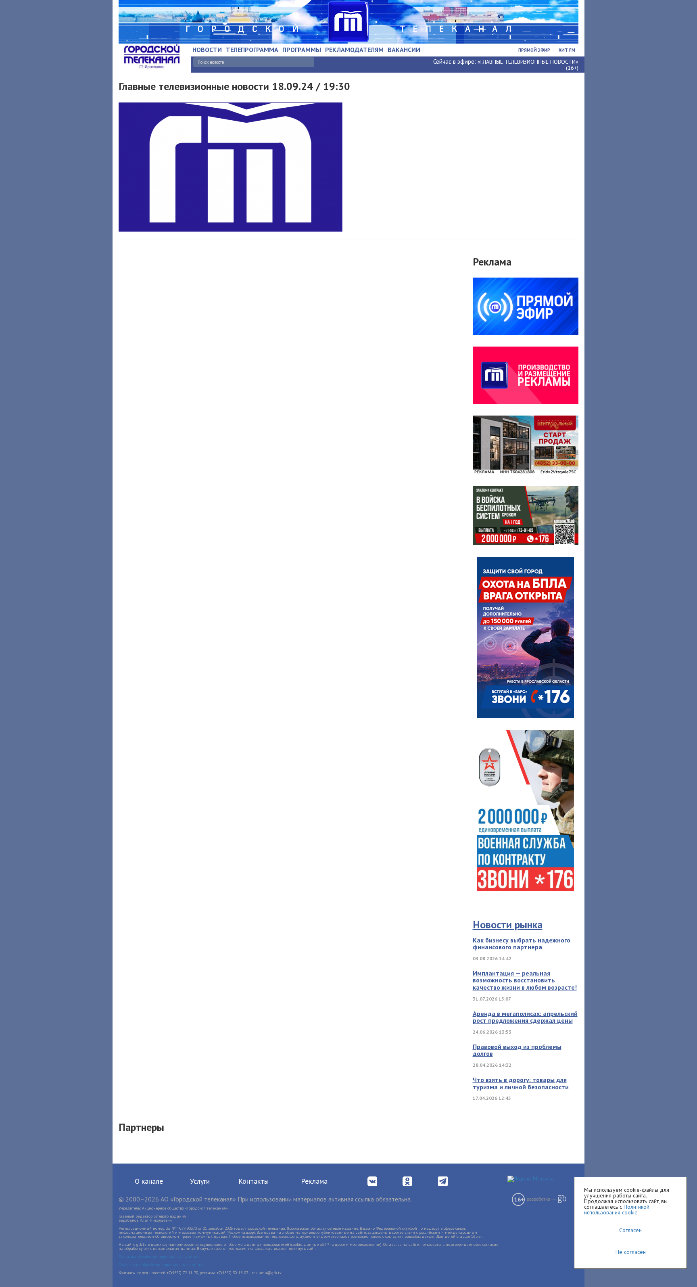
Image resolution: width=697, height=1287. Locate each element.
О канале (149, 1181)
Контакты (253, 1181)
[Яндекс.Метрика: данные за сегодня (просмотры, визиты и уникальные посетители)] (530, 1179)
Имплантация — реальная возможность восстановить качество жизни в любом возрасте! (525, 980)
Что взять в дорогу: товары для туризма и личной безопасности (521, 1083)
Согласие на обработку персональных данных (161, 1264)
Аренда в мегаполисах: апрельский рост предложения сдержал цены (525, 1017)
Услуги (200, 1181)
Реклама (314, 1181)
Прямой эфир (534, 50)
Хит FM (567, 50)
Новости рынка (508, 924)
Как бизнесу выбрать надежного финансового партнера (521, 943)
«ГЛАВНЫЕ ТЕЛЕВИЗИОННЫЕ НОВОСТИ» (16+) (528, 64)
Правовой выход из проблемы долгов (517, 1050)
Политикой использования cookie (616, 1209)
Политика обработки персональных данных (159, 1256)
